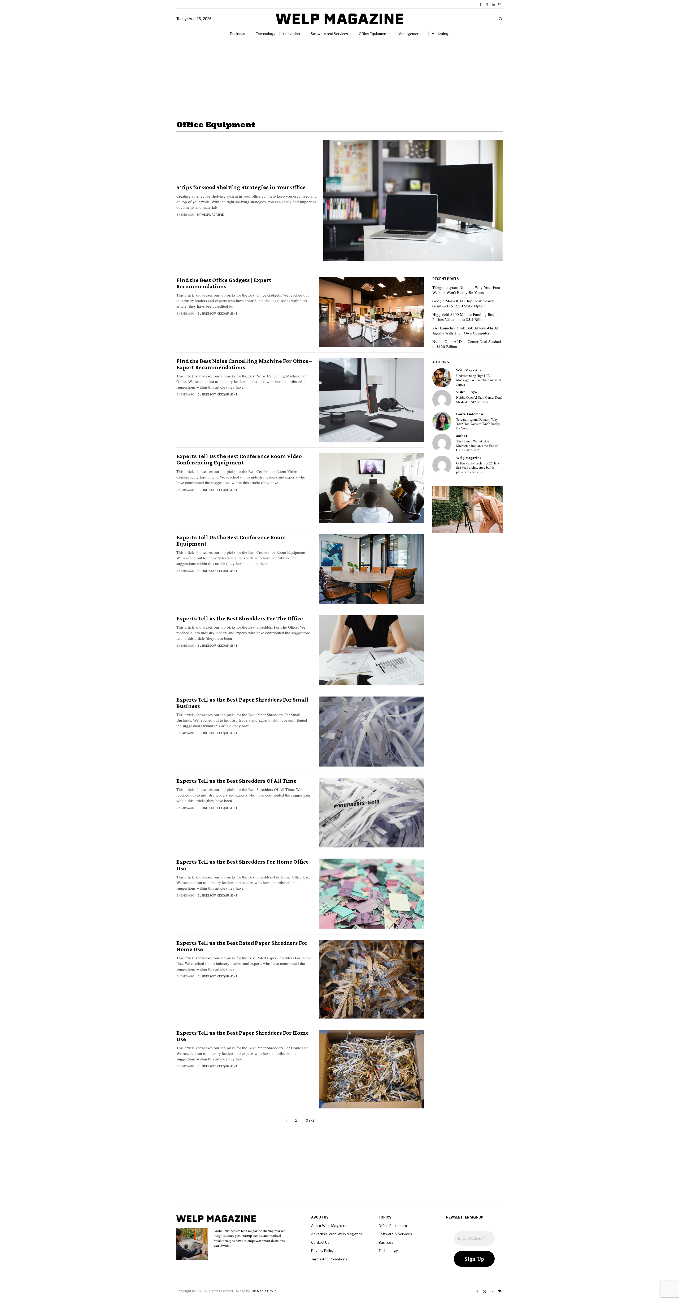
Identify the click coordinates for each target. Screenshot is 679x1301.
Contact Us (320, 1242)
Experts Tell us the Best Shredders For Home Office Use (242, 865)
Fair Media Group (263, 1291)
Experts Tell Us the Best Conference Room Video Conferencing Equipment (239, 459)
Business (204, 313)
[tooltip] (481, 4)
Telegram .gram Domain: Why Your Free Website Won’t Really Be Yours (466, 290)
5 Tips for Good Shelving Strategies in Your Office (241, 187)
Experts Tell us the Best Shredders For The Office (239, 618)
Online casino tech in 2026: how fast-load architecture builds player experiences (478, 467)
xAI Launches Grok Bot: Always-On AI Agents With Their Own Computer (465, 330)
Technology (388, 1250)
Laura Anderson (469, 414)
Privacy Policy (322, 1250)
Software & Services (395, 1234)
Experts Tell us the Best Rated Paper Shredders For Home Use (242, 946)
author (462, 436)
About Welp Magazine (329, 1226)
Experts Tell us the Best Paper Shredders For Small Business (242, 703)
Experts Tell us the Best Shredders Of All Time (236, 781)
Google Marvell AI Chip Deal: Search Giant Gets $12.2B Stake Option (463, 303)
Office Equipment (224, 313)
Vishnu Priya (466, 392)
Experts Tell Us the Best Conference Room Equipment (231, 540)
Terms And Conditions (329, 1259)
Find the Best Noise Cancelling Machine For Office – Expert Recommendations (244, 364)
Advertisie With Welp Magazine (337, 1234)
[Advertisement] (339, 78)
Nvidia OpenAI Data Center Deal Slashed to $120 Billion (466, 344)
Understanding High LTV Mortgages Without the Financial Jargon (478, 380)
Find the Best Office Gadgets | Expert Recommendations (223, 283)
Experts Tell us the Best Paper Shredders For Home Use (242, 1036)
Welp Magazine (212, 214)
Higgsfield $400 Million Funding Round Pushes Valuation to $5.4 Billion (465, 317)
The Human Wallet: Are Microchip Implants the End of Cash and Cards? (477, 445)
